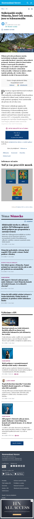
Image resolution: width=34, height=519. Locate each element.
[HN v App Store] (19, 473)
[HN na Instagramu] (16, 466)
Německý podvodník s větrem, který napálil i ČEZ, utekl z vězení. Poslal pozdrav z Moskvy (15, 252)
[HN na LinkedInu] (19, 466)
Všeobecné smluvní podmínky (21, 488)
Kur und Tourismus (26, 50)
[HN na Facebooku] (14, 466)
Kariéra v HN (5, 488)
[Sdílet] (29, 9)
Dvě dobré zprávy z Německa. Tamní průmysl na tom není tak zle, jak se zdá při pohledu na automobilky (16, 267)
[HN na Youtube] (24, 466)
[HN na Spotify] (21, 466)
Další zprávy (17, 443)
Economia (4, 485)
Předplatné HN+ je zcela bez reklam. (24, 207)
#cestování (14, 152)
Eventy (3, 497)
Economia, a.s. (12, 457)
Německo (16, 216)
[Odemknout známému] (32, 9)
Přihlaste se (23, 148)
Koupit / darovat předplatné (9, 495)
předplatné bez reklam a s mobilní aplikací (20, 142)
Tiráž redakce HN (6, 483)
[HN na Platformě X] (11, 466)
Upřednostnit (23, 85)
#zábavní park (7, 156)
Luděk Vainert (10, 380)
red (6, 23)
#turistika (22, 152)
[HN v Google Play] (7, 473)
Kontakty (4, 480)
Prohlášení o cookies (19, 483)
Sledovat (11, 85)
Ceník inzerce (5, 490)
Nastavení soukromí (19, 485)
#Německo (6, 152)
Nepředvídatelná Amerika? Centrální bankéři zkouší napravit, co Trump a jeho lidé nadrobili (16, 386)
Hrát (11, 181)
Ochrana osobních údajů (20, 480)
